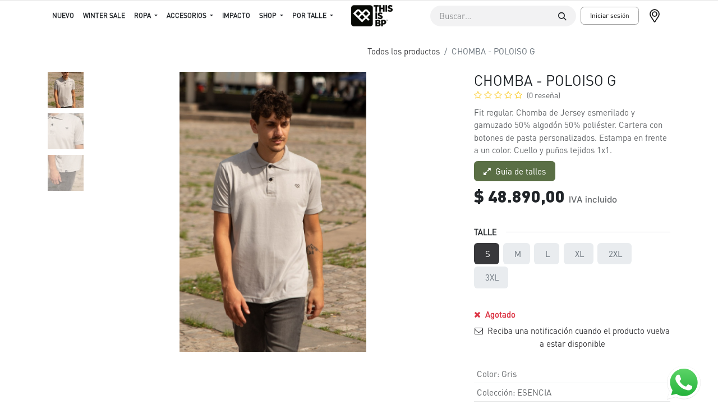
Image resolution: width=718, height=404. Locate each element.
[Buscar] (562, 16)
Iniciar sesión (609, 15)
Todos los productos (403, 51)
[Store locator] (659, 15)
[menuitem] (63, 15)
